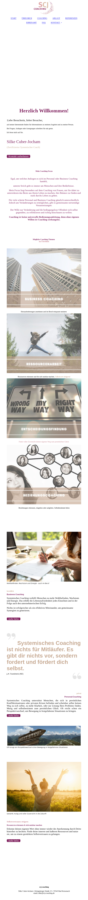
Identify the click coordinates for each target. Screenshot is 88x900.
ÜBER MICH (27, 18)
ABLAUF (56, 18)
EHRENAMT (31, 23)
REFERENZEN (71, 18)
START (13, 18)
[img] (44, 7)
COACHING (42, 18)
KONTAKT (55, 23)
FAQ (44, 23)
